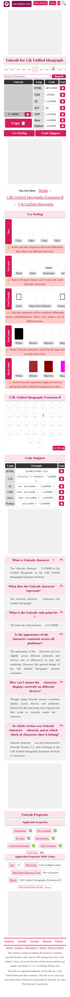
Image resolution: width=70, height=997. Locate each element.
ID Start (20, 838)
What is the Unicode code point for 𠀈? (33, 615)
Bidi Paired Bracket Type (27, 872)
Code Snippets (50, 133)
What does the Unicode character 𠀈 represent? (33, 588)
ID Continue (44, 830)
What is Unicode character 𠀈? (33, 560)
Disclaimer (31, 947)
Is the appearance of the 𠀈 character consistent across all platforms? (33, 639)
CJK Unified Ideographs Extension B (35, 197)
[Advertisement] (35, 32)
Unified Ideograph (19, 845)
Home (43, 190)
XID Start (32, 853)
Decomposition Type (31, 887)
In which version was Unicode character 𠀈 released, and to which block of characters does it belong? (34, 730)
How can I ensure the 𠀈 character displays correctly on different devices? (33, 687)
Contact (19, 947)
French (59, 941)
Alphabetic (20, 830)
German (34, 941)
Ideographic (42, 838)
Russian (47, 941)
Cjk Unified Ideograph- (36, 204)
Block (13, 880)
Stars (52, 3)
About (9, 947)
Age (12, 865)
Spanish (22, 941)
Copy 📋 (18, 123)
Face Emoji (40, 3)
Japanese (9, 941)
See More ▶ (59, 448)
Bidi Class (31, 865)
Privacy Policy (56, 947)
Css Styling (19, 133)
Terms (42, 947)
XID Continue (48, 845)
